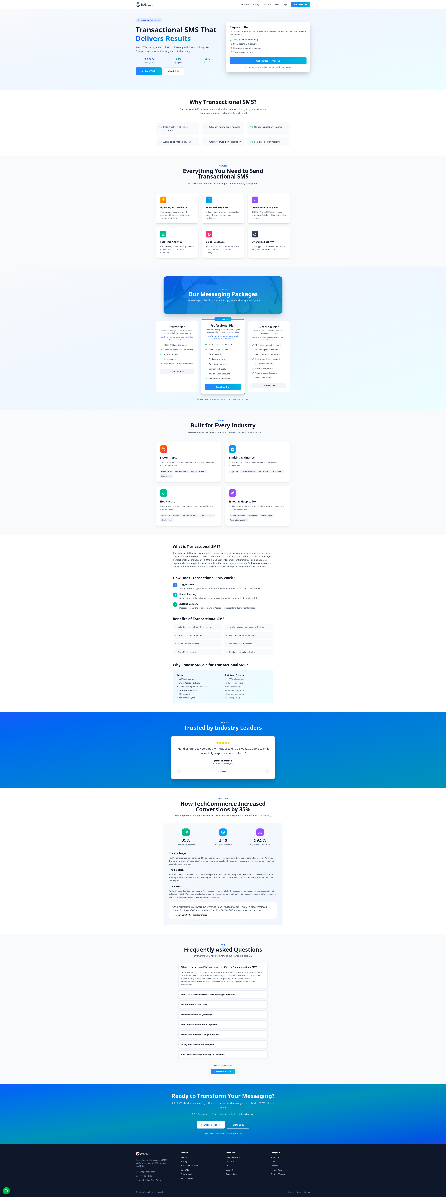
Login (285, 4)
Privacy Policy (277, 1170)
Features (245, 4)
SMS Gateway (187, 1178)
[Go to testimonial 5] (224, 771)
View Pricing (174, 71)
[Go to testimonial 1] (216, 771)
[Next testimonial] (267, 771)
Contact (274, 1161)
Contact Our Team (223, 1071)
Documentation (233, 1157)
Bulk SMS (185, 1170)
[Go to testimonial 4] (222, 771)
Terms (298, 1192)
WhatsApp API (187, 1174)
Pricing (256, 4)
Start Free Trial (301, 4)
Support (229, 1170)
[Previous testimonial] (179, 771)
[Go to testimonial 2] (218, 771)
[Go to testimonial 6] (228, 771)
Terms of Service (278, 1174)
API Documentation (189, 1165)
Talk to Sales (237, 1124)
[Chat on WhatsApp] (6, 1190)
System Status (232, 1174)
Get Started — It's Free (268, 60)
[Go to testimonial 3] (220, 771)
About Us (275, 1157)
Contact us (223, 1133)
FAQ (277, 4)
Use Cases (267, 4)
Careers (274, 1165)
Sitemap (307, 1192)
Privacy (291, 1192)
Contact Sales (269, 385)
